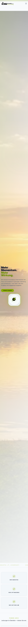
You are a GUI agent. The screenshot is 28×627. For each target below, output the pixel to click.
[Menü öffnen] (26, 3)
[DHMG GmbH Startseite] (7, 3)
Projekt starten (7, 290)
